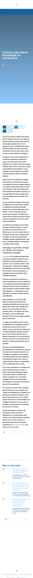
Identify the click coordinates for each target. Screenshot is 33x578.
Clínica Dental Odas (18, 424)
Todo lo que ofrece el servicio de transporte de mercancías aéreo (20, 470)
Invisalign (6, 256)
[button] (2, 12)
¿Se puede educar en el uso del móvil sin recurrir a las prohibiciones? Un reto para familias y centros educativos (21, 486)
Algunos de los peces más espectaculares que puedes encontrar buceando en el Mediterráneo (21, 502)
